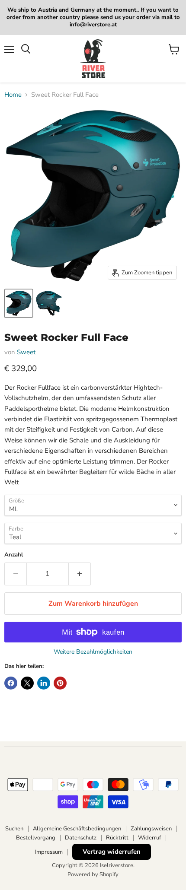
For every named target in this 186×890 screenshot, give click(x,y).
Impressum (49, 852)
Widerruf (149, 838)
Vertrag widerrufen (112, 851)
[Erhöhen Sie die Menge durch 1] (80, 574)
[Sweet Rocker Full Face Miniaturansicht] (18, 303)
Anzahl (13, 555)
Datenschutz (80, 838)
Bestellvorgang (35, 838)
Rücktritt (117, 838)
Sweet (26, 352)
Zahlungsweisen (151, 829)
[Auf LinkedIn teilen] (43, 683)
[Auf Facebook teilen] (10, 683)
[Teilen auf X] (27, 683)
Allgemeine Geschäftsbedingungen (77, 829)
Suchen (14, 829)
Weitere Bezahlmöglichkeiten (93, 651)
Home (13, 95)
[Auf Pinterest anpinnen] (60, 683)
